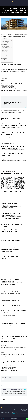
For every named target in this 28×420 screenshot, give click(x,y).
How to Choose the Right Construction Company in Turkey (11, 253)
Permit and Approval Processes (5, 49)
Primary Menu (13, 4)
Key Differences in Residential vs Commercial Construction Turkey (7, 47)
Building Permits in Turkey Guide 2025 (9, 207)
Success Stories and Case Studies (5, 60)
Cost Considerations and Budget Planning (5, 42)
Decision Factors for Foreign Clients (4, 51)
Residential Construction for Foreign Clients (6, 41)
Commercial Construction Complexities (5, 59)
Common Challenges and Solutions (4, 58)
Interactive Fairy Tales (24, 410)
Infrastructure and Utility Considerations (6, 46)
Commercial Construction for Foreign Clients (4, 44)
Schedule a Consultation (4, 367)
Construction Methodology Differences (5, 56)
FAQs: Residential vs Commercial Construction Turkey (5, 61)
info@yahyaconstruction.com (15, 413)
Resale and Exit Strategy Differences (5, 54)
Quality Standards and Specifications (5, 50)
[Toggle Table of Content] (11, 40)
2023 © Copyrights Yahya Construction (14, 418)
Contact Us (3, 368)
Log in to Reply (25, 389)
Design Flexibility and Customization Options (5, 43)
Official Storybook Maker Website (24, 411)
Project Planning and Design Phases (5, 55)
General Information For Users (24, 409)
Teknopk (3, 418)
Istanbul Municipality (13, 160)
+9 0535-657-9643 (15, 412)
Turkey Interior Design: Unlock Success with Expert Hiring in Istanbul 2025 (12, 389)
